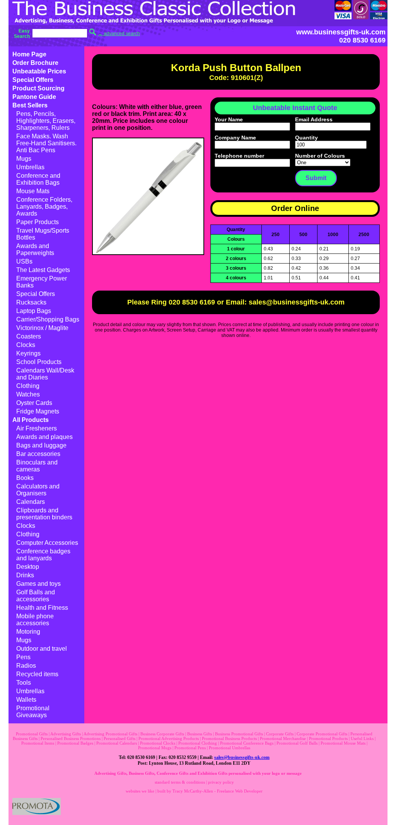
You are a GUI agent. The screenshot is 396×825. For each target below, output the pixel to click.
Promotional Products (328, 738)
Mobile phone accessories (35, 619)
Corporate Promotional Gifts (322, 733)
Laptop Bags (33, 311)
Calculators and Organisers (38, 490)
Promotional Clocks (157, 743)
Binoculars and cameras (37, 466)
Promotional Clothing (197, 743)
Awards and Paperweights (35, 249)
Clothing (27, 386)
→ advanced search (119, 33)
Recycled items (37, 674)
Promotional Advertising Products (168, 738)
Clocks (25, 345)
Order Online (295, 208)
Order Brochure (35, 63)
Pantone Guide (34, 97)
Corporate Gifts (280, 733)
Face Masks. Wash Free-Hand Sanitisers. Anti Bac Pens (46, 143)
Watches (28, 394)
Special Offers (32, 80)
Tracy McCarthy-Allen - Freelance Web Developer (217, 791)
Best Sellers (30, 105)
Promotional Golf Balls (297, 743)
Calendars (30, 501)
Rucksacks (31, 302)
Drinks (25, 575)
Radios (26, 665)
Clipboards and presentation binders (44, 514)
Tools (23, 682)
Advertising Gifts (65, 733)
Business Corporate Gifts (162, 733)
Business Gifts (199, 733)
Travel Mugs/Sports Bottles (42, 234)
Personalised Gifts (119, 738)
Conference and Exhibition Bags (38, 179)
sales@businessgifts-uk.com (242, 757)
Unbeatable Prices (39, 71)
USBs (24, 261)
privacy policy (221, 782)
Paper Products (37, 222)
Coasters (28, 336)
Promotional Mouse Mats (343, 743)
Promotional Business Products (229, 738)
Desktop (27, 566)
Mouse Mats (33, 191)
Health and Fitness (42, 607)
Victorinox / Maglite (42, 328)
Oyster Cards (34, 403)
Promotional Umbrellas (229, 747)
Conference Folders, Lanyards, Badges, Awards (44, 206)
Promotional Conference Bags (246, 743)
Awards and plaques (44, 437)
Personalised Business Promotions (71, 738)
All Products (30, 420)
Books (25, 478)
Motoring (28, 631)
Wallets (26, 699)
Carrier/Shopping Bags (47, 319)
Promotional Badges (75, 743)
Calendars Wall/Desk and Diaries (45, 374)
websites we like (140, 791)
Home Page (29, 54)
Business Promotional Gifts (239, 733)
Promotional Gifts (32, 733)
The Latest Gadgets (43, 270)
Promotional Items (37, 743)
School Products (38, 362)
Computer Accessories (47, 542)
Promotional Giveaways (33, 711)
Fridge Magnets (37, 411)
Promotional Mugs (154, 747)
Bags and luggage (41, 445)
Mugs (23, 158)
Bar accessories (38, 454)
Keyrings (28, 353)
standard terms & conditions (180, 782)
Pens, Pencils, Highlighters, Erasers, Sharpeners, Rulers (45, 121)
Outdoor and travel (41, 648)
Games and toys (38, 583)
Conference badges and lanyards (43, 554)
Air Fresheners (36, 428)
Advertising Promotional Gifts (110, 733)
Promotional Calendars (116, 743)
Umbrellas (30, 167)
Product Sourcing (38, 88)
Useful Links (362, 738)
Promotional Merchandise (283, 738)
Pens (23, 657)
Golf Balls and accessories (35, 595)
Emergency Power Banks (41, 282)
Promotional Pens (190, 747)
